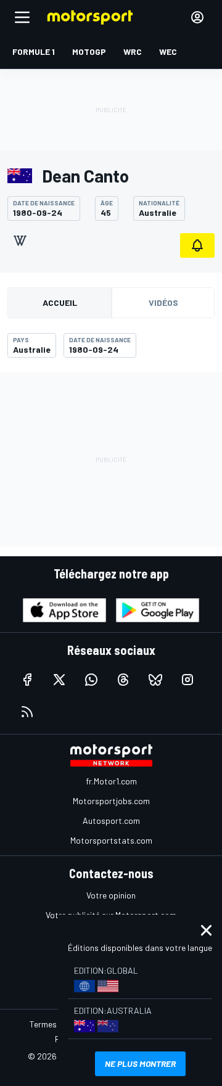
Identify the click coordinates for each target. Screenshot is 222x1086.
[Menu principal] (22, 17)
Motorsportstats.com (111, 840)
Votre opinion (111, 895)
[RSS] (27, 711)
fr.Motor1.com (111, 781)
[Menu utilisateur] (197, 17)
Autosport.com (111, 820)
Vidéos (163, 302)
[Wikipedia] (19, 240)
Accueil (60, 302)
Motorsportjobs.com (111, 801)
